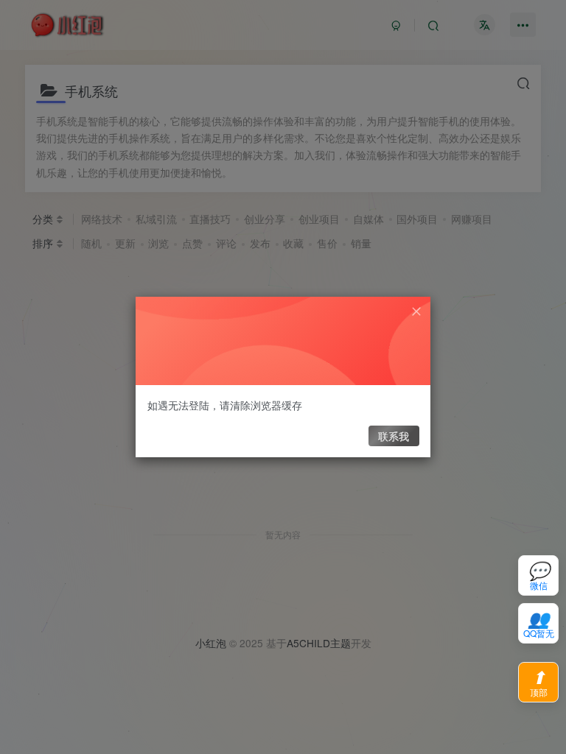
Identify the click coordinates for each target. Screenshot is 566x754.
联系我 (393, 436)
